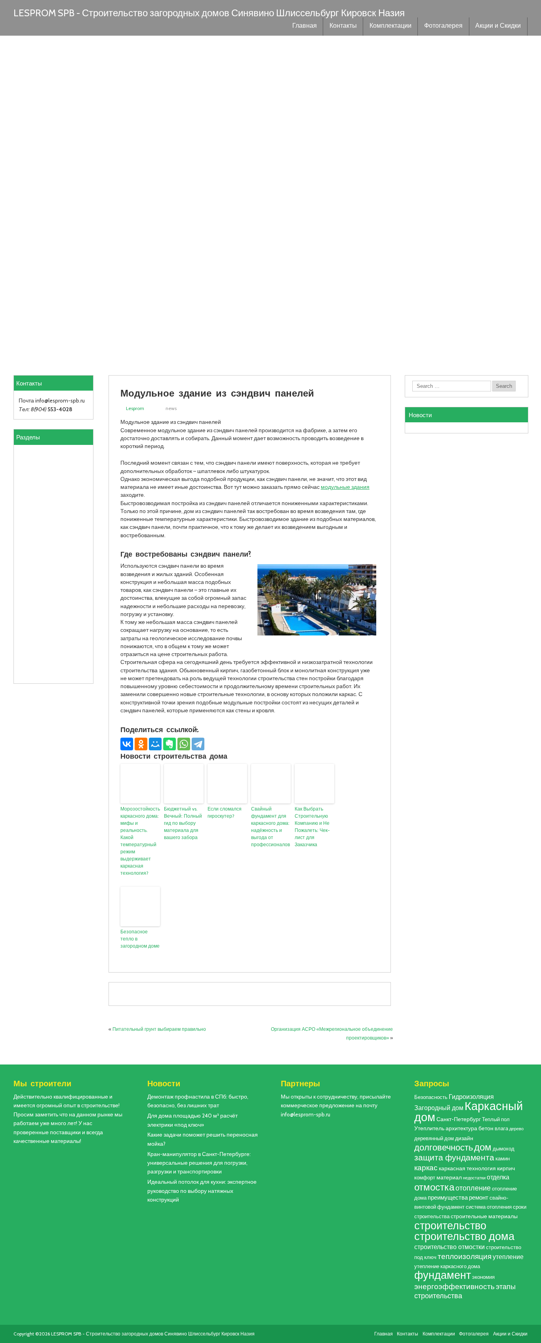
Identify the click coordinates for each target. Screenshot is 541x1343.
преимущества (448, 1197)
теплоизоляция (464, 1256)
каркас (426, 1167)
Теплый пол (496, 1119)
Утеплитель (429, 1128)
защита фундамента (454, 1157)
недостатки (474, 1178)
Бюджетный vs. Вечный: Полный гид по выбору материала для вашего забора (183, 823)
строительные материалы (484, 1216)
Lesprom (135, 408)
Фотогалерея (443, 26)
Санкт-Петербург (458, 1119)
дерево (516, 1128)
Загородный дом (438, 1108)
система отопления (489, 1207)
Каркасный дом (468, 1111)
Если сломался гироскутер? (225, 812)
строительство (450, 1225)
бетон (485, 1128)
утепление (508, 1257)
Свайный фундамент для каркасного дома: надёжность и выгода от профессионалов (270, 826)
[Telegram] (198, 744)
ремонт (478, 1197)
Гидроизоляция (471, 1097)
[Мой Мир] (155, 744)
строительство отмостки (449, 1247)
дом (482, 1147)
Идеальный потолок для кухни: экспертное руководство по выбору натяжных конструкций (202, 1191)
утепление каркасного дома (447, 1266)
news (171, 408)
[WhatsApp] (183, 744)
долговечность (443, 1147)
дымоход (503, 1149)
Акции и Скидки (498, 26)
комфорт (424, 1178)
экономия (483, 1277)
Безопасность (431, 1097)
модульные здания (345, 487)
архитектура (461, 1128)
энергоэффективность (454, 1286)
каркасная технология (467, 1168)
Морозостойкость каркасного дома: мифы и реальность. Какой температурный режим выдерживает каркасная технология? (140, 841)
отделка (498, 1177)
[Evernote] (169, 744)
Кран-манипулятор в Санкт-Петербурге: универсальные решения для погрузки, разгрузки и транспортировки (199, 1163)
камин (502, 1159)
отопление (473, 1188)
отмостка (434, 1187)
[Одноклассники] (141, 744)
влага (501, 1128)
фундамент (442, 1275)
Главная (304, 26)
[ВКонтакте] (126, 744)
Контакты (343, 26)
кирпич (506, 1168)
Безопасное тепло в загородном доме (140, 939)
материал (449, 1177)
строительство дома (464, 1236)
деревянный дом (434, 1138)
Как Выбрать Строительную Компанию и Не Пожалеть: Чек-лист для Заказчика (312, 826)
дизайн (464, 1138)
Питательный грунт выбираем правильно (159, 1029)
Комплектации (390, 26)
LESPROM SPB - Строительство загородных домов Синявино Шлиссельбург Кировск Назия (209, 13)
